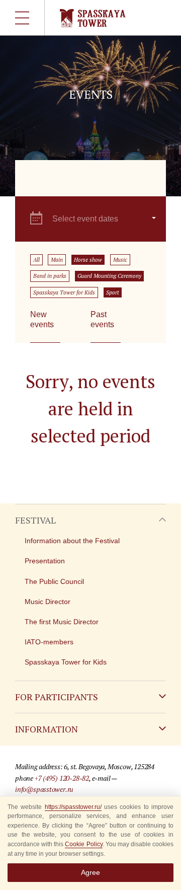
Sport (112, 292)
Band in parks (49, 275)
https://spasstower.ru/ (73, 806)
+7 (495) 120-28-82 (62, 778)
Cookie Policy (83, 844)
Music (120, 259)
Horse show (88, 259)
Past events (102, 319)
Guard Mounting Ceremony (109, 275)
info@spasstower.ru (44, 789)
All (36, 259)
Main (57, 259)
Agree (90, 872)
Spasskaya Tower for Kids (64, 292)
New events (42, 319)
